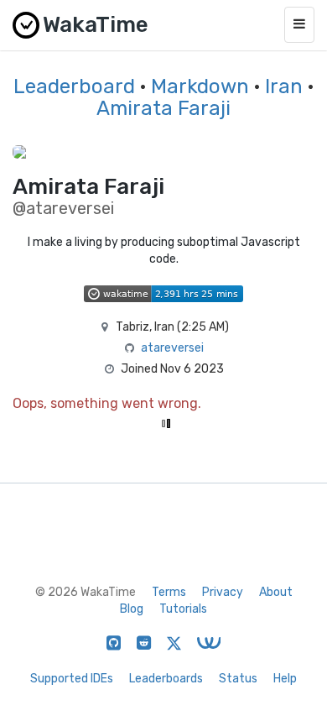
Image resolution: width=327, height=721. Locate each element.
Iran (284, 86)
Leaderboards (166, 678)
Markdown (200, 86)
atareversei (172, 348)
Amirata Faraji (163, 108)
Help (285, 678)
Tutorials (183, 609)
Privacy (222, 592)
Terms (169, 592)
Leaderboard (74, 86)
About (276, 592)
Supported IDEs (71, 678)
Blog (131, 609)
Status (238, 678)
